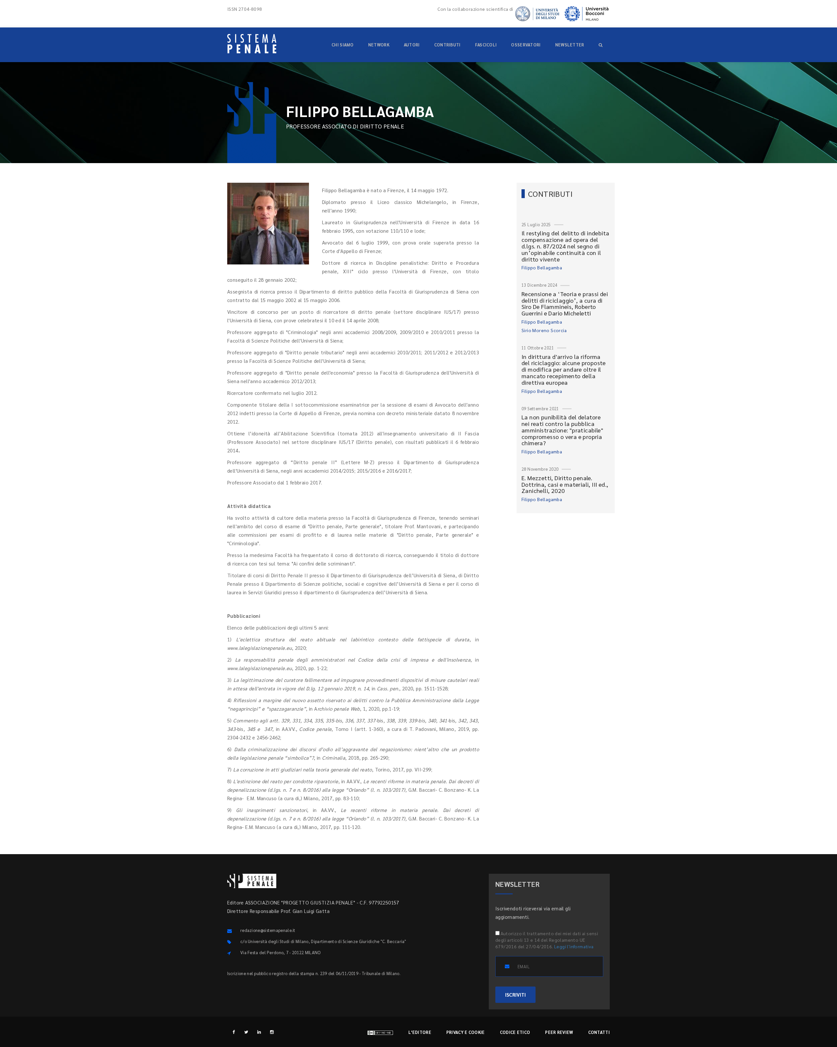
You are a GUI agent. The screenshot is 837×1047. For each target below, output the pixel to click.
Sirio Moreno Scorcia (544, 330)
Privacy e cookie (465, 1032)
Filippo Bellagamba (541, 267)
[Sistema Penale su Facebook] (233, 1031)
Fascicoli (486, 44)
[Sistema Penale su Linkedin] (259, 1031)
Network (378, 44)
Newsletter (569, 44)
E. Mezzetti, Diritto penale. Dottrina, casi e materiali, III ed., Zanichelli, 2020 (564, 484)
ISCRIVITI (515, 994)
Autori (412, 44)
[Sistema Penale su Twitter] (246, 1031)
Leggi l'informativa (574, 946)
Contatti (599, 1032)
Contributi (447, 44)
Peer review (559, 1032)
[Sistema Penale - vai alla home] (251, 43)
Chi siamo (343, 44)
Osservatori (525, 44)
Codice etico (515, 1032)
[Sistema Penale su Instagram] (271, 1031)
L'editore (419, 1032)
